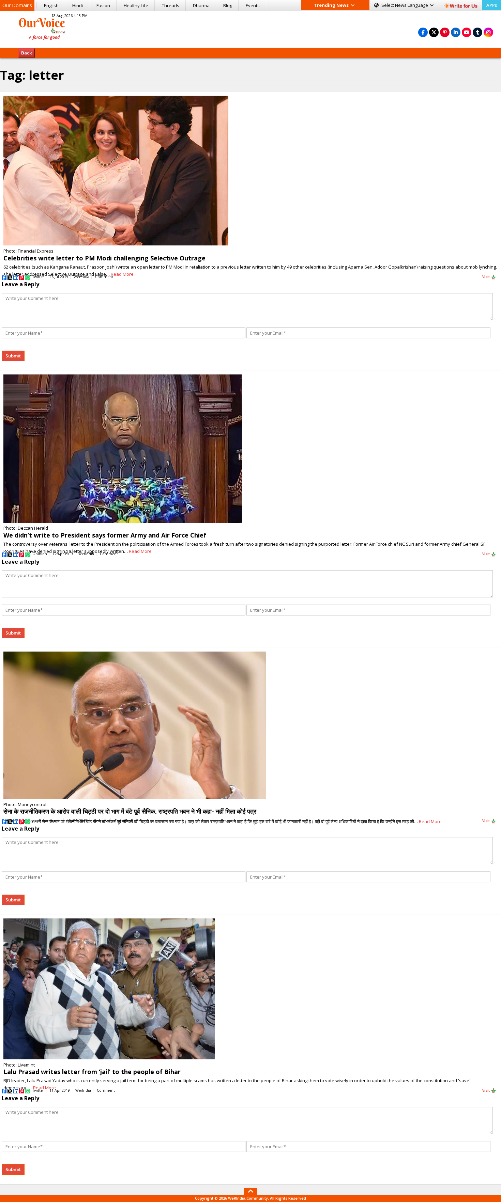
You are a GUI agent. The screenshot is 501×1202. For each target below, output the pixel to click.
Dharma (201, 5)
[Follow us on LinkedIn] (455, 32)
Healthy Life (136, 5)
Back (26, 53)
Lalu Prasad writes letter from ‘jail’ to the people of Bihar (92, 1072)
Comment (104, 276)
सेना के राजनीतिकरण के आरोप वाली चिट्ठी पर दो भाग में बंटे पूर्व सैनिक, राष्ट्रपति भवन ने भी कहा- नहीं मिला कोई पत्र (129, 811)
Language (405, 5)
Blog (227, 5)
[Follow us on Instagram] (488, 32)
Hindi (77, 5)
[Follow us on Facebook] (423, 32)
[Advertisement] (250, 28)
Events (253, 5)
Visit (486, 276)
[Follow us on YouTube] (466, 32)
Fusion (103, 5)
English (51, 5)
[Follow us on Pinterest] (445, 32)
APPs (491, 5)
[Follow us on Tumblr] (477, 32)
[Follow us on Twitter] (434, 32)
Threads (170, 5)
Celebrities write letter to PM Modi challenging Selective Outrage (104, 258)
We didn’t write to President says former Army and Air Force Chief (104, 535)
